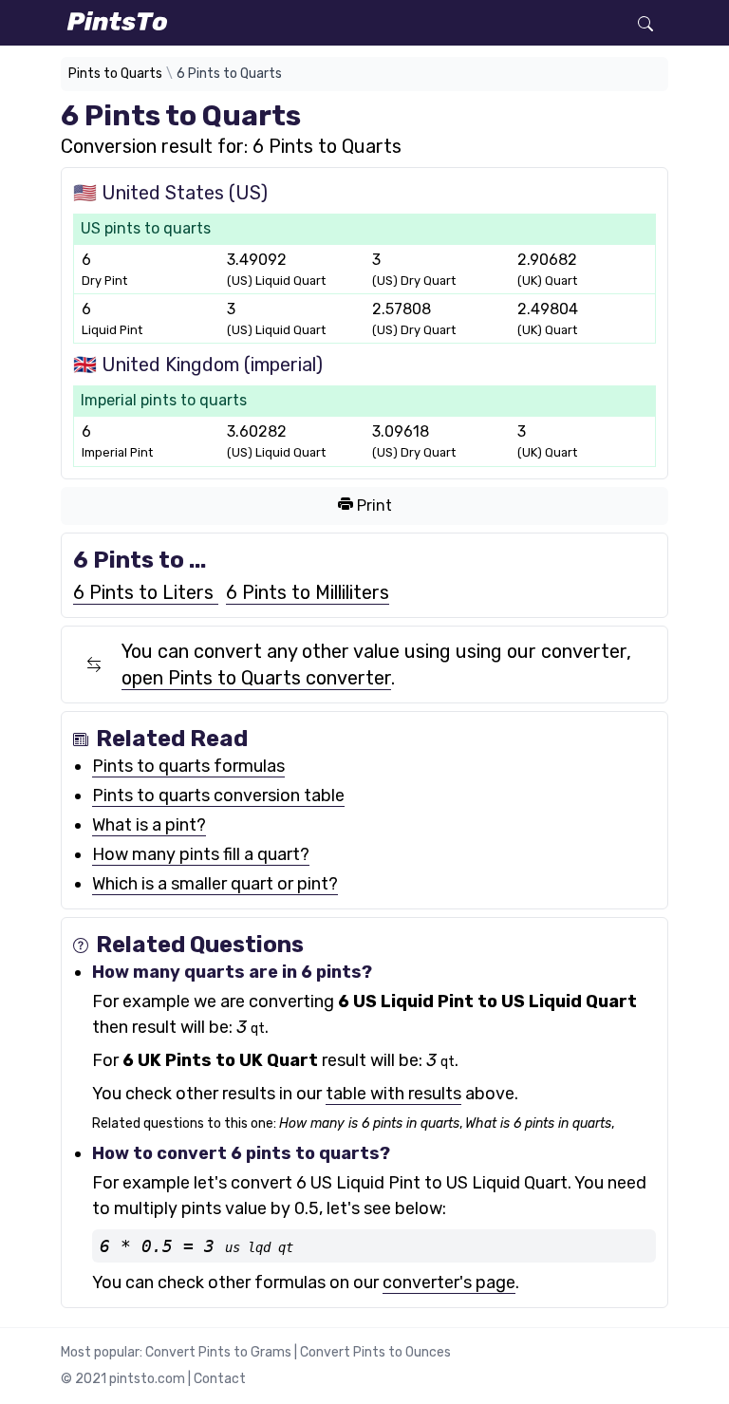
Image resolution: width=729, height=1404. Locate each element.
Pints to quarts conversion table (218, 795)
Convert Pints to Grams (218, 1352)
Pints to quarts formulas (188, 766)
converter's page (449, 1282)
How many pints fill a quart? (200, 854)
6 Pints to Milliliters (307, 592)
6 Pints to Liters (145, 592)
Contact (220, 1379)
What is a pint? (149, 824)
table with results (393, 1093)
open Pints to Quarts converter (256, 677)
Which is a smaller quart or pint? (215, 883)
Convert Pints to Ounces (375, 1352)
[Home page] (313, 20)
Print (372, 505)
